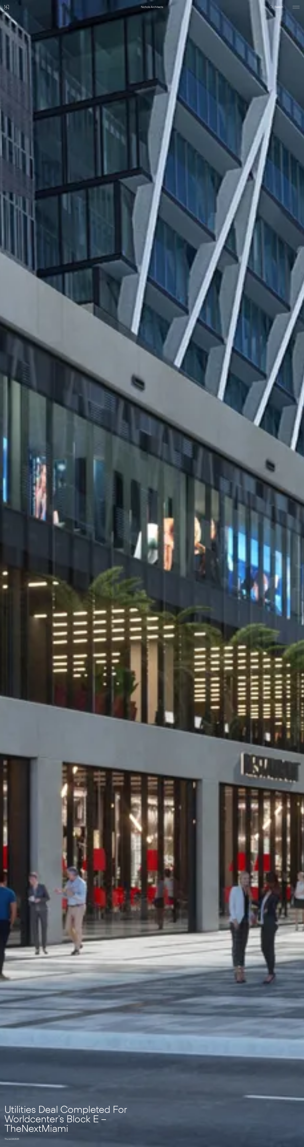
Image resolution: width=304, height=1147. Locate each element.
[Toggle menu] (296, 7)
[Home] (6, 7)
